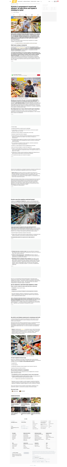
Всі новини (14, 433)
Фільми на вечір (14, 446)
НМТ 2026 (24, 446)
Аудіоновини (14, 438)
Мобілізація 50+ (37, 435)
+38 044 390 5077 (23, 422)
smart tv (43, 461)
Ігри (49, 427)
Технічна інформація (43, 428)
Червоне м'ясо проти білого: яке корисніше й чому (24, 378)
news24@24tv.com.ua (14, 422)
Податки (47, 438)
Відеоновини (14, 437)
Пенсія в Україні (48, 439)
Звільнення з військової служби (39, 434)
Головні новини (14, 434)
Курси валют (47, 435)
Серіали (13, 448)
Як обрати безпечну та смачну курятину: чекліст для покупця (26, 43)
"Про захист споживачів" (20, 47)
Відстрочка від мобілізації (38, 438)
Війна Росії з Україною (26, 433)
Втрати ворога (25, 440)
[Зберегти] (38, 14)
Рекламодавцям (34, 427)
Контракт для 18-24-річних (38, 437)
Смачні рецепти (20, 1)
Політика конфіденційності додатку (44, 424)
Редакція (34, 422)
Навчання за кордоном (26, 448)
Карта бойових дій (25, 435)
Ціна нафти (47, 434)
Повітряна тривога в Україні (27, 437)
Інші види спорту (48, 448)
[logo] (14, 1)
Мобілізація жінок (37, 436)
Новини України (14, 435)
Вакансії (50, 422)
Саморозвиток (25, 447)
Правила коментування (43, 427)
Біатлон (47, 447)
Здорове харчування (26, 1)
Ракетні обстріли (25, 434)
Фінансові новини (48, 436)
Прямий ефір (14, 436)
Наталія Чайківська (16, 12)
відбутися (22, 329)
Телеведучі (34, 426)
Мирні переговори (25, 436)
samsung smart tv (48, 461)
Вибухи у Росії (25, 439)
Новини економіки (49, 433)
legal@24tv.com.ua (41, 458)
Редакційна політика (35, 423)
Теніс (46, 446)
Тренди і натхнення (37, 446)
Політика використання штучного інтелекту (43, 422)
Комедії (13, 447)
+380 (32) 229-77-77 (37, 457)
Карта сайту (50, 426)
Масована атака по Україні (26, 438)
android (34, 461)
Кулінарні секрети (33, 1)
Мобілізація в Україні (38, 433)
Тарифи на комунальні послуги (50, 437)
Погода (13, 439)
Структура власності (51, 423)
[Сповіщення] (52, 1)
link (21, 427)
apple (39, 461)
